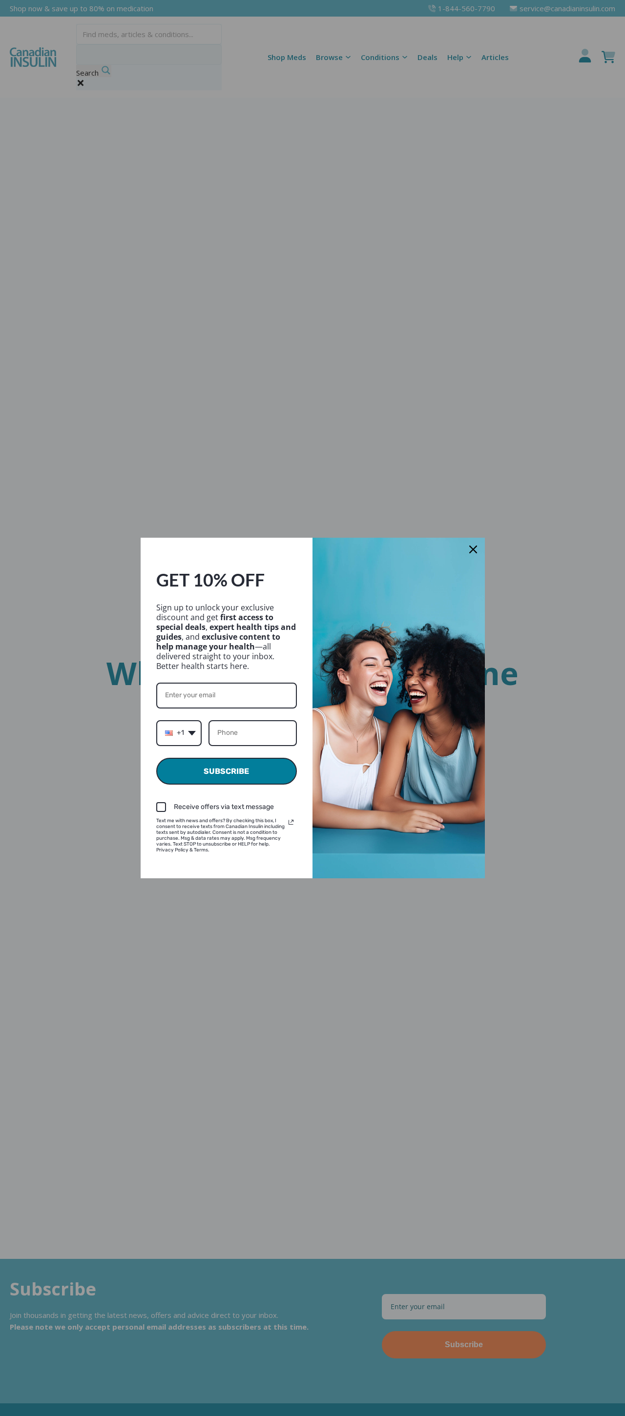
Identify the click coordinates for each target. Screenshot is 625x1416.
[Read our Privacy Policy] (291, 822)
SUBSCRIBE (226, 771)
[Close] (473, 549)
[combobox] (179, 733)
